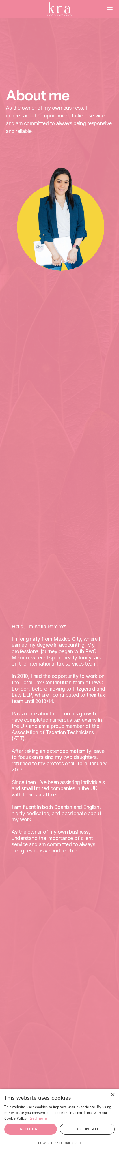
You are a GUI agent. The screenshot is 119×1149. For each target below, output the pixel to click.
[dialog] (59, 1119)
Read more (38, 1118)
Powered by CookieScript (59, 1143)
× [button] (112, 1095)
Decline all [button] (87, 1128)
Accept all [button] (30, 1128)
